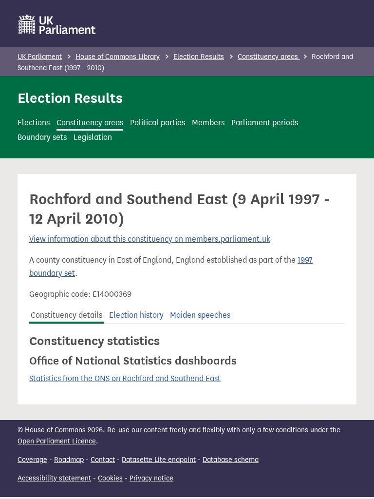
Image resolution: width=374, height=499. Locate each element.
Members (208, 122)
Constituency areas (269, 57)
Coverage (32, 460)
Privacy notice (151, 478)
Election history (136, 315)
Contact (103, 460)
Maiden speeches (200, 315)
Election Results (198, 57)
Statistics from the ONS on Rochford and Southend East (125, 378)
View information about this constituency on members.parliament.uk (149, 239)
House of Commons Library (117, 57)
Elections (34, 122)
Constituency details (66, 315)
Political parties (157, 122)
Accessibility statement (54, 478)
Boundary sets (42, 137)
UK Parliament (40, 57)
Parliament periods (264, 122)
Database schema (231, 460)
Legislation (93, 137)
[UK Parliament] (57, 24)
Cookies (110, 478)
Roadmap (69, 460)
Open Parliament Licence (57, 441)
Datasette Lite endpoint (159, 460)
